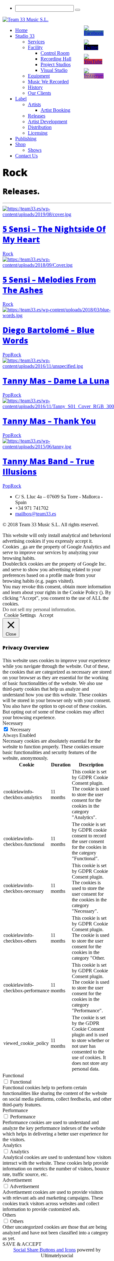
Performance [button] (15, 1110)
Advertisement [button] (17, 1180)
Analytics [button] (12, 1145)
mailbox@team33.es (35, 513)
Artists (34, 104)
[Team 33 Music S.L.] (25, 19)
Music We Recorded (48, 81)
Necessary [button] (13, 723)
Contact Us (26, 155)
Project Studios (56, 64)
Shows (34, 150)
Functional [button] (13, 1075)
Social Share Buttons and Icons (44, 1249)
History (35, 87)
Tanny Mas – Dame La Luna (56, 380)
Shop (20, 144)
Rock (8, 253)
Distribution (40, 127)
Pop (6, 354)
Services (36, 41)
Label (21, 98)
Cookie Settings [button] (20, 615)
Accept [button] (46, 615)
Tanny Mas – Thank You (49, 421)
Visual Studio (54, 70)
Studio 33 (25, 36)
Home (21, 30)
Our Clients (39, 93)
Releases (36, 115)
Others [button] (9, 1215)
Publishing (25, 138)
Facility (35, 47)
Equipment (39, 76)
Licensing (38, 133)
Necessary (20, 729)
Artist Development (47, 121)
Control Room (55, 53)
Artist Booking (55, 110)
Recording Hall (56, 58)
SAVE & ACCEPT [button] (22, 1244)
